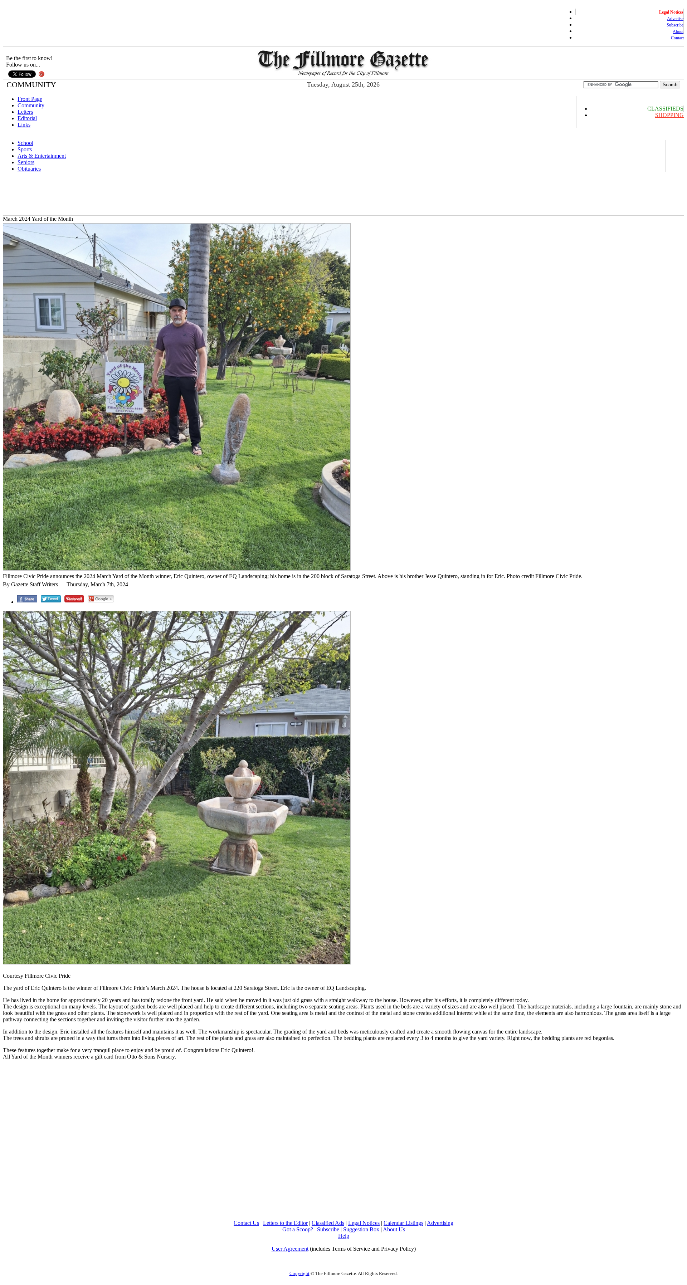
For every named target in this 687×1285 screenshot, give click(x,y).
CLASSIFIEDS (665, 109)
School (25, 143)
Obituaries (29, 169)
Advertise (675, 18)
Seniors (26, 162)
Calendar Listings (403, 1223)
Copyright (299, 1273)
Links (24, 125)
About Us (394, 1229)
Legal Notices (364, 1223)
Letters (25, 112)
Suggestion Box (361, 1229)
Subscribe (675, 25)
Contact (677, 37)
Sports (25, 149)
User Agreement (290, 1249)
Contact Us (246, 1223)
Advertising (440, 1223)
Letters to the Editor (285, 1223)
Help (343, 1236)
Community (31, 105)
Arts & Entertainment (42, 156)
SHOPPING (669, 115)
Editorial (27, 118)
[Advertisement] (134, 197)
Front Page (30, 99)
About (678, 31)
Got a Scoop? (297, 1229)
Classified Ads (328, 1223)
